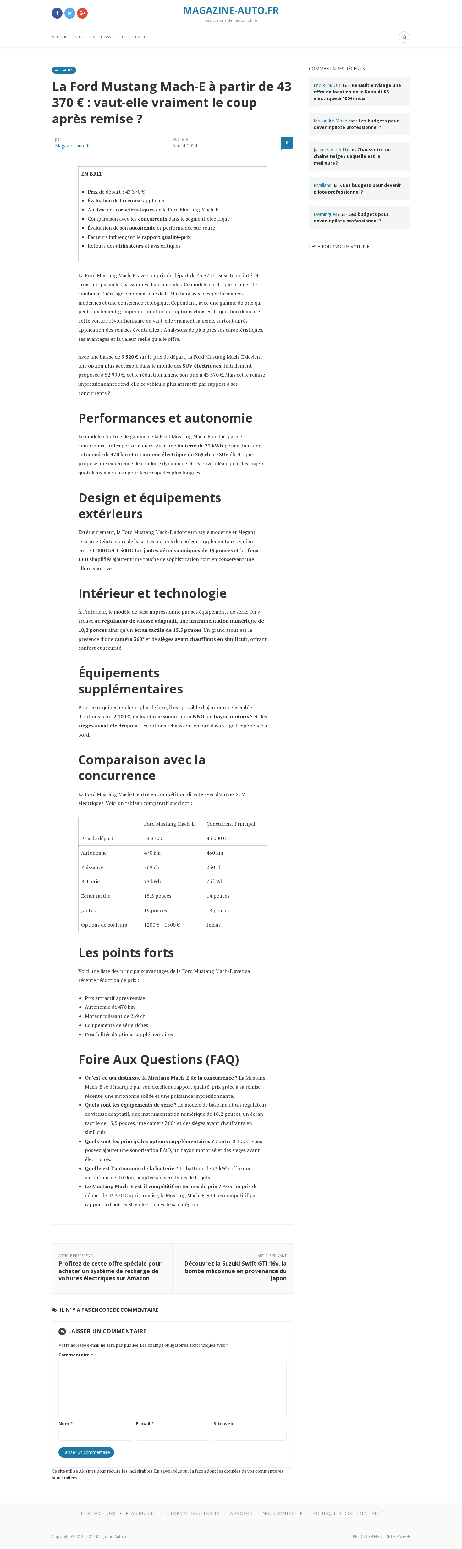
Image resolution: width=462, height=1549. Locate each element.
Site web (223, 1424)
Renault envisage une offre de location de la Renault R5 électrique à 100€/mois (357, 91)
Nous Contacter (282, 1513)
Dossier (108, 37)
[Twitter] (69, 13)
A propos (241, 1513)
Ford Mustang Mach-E (185, 436)
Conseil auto (135, 37)
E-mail (145, 1424)
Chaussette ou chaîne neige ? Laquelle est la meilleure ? (352, 156)
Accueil (59, 37)
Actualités (84, 37)
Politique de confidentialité (348, 1513)
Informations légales (193, 1513)
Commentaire (75, 1355)
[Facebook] (57, 13)
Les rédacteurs (96, 1513)
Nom (65, 1424)
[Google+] (82, 13)
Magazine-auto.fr (72, 146)
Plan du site (141, 1513)
